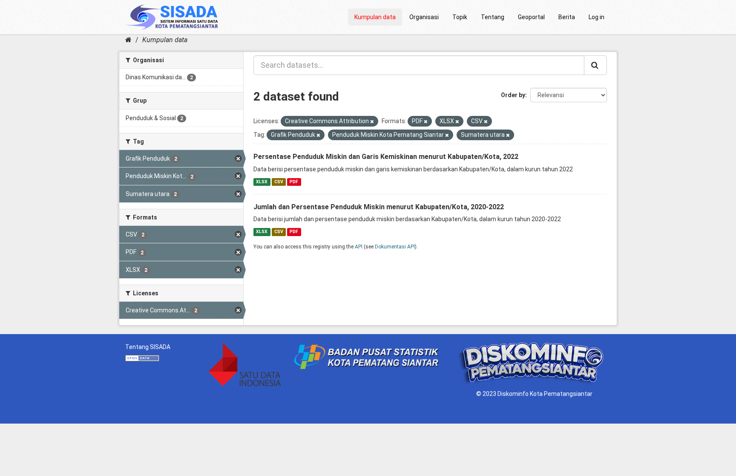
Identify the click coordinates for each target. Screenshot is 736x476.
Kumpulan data (375, 17)
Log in (596, 17)
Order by (513, 95)
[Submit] (595, 65)
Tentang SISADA (147, 346)
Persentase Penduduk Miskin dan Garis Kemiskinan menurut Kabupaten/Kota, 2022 (385, 157)
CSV (278, 182)
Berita (566, 17)
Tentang (492, 17)
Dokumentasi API (395, 247)
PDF (294, 182)
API (358, 247)
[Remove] (372, 121)
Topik (459, 17)
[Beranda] (128, 40)
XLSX (261, 182)
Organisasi (424, 17)
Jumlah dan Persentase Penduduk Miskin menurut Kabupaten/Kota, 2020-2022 (378, 207)
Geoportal (531, 17)
